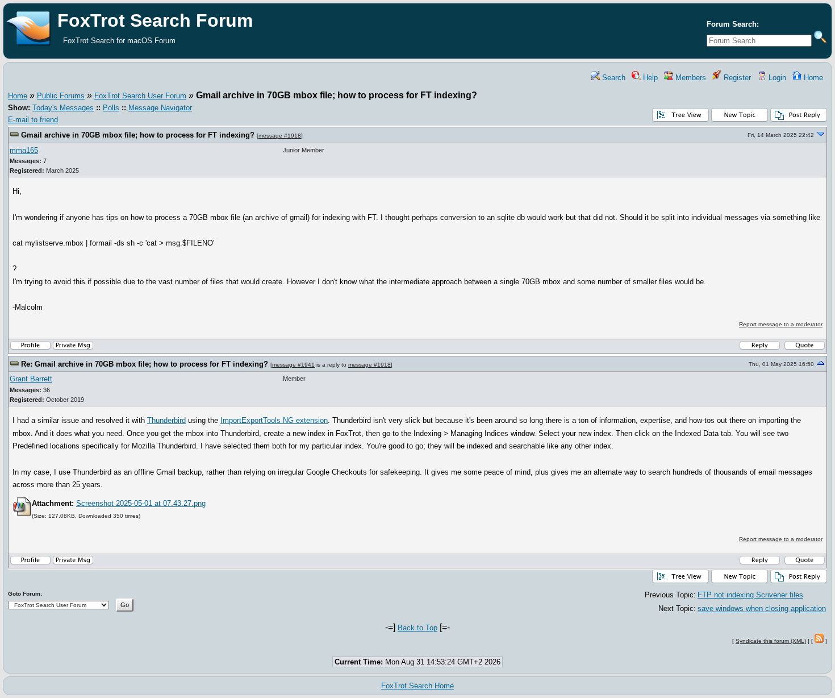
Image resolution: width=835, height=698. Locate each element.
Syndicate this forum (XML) (771, 641)
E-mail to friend (33, 119)
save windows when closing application (762, 608)
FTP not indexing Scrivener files (750, 595)
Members (689, 77)
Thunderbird (166, 420)
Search (612, 77)
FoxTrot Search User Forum (140, 96)
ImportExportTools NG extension (274, 420)
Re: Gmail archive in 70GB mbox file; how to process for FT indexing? (144, 364)
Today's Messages (63, 107)
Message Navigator (160, 107)
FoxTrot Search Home (417, 686)
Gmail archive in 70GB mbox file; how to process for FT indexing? (137, 135)
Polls (111, 107)
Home (812, 77)
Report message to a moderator (781, 324)
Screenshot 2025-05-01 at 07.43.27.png (141, 503)
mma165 (24, 150)
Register (736, 77)
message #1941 (293, 365)
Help (649, 77)
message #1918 (279, 135)
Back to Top (417, 628)
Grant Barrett (31, 379)
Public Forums (61, 96)
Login (776, 77)
